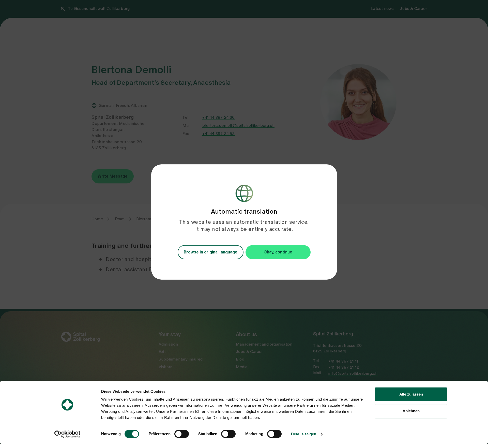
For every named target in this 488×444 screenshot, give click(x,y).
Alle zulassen (411, 394)
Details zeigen (303, 434)
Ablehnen (411, 411)
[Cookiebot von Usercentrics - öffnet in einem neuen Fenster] (67, 434)
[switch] (181, 434)
